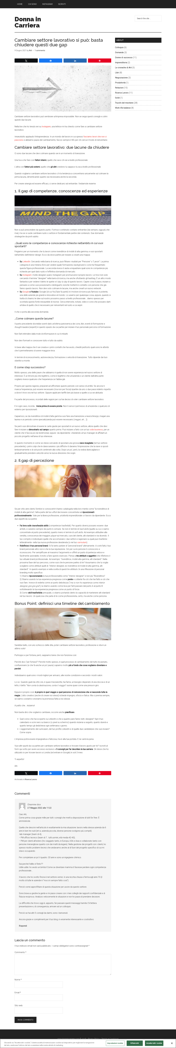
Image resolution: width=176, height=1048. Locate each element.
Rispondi (23, 926)
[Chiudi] (172, 1043)
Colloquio (119, 47)
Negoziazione (121, 77)
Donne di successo (123, 57)
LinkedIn (26, 261)
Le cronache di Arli (123, 67)
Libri (117, 72)
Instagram (46, 126)
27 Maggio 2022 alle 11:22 (39, 808)
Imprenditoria (121, 62)
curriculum (82, 542)
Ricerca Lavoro (31, 779)
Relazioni (119, 87)
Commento (20, 952)
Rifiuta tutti (135, 1043)
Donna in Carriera (28, 22)
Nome (18, 979)
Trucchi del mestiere (124, 103)
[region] (88, 1043)
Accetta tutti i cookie (154, 1043)
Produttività (120, 82)
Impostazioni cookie (115, 1043)
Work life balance (123, 108)
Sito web (19, 1005)
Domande (119, 52)
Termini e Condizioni (110, 1039)
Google (26, 292)
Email (18, 992)
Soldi (117, 98)
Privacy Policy (94, 1039)
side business (96, 429)
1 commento (40, 50)
